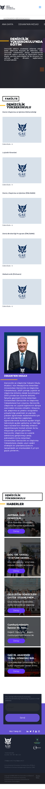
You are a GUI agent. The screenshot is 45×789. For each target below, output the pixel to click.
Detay (16, 531)
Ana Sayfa (7, 24)
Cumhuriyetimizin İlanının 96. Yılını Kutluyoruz (18, 627)
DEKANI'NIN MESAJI (28, 24)
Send (22, 718)
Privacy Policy (38, 776)
